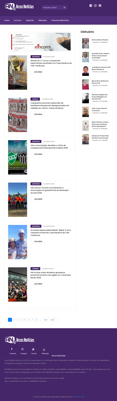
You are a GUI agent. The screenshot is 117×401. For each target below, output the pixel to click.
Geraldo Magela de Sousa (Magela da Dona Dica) (99, 97)
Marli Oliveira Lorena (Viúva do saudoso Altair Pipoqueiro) (100, 124)
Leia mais (38, 72)
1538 (52, 320)
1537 (46, 320)
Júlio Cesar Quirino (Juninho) (99, 109)
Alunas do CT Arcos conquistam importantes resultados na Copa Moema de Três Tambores (51, 63)
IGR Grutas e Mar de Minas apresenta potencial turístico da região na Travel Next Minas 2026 (51, 275)
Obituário (42, 20)
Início (7, 20)
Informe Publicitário (60, 20)
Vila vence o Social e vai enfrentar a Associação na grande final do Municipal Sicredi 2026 (49, 190)
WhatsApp (44, 349)
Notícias (17, 20)
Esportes (30, 20)
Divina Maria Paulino (100, 40)
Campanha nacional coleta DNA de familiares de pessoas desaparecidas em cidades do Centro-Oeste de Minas (50, 105)
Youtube (33, 349)
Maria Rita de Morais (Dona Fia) (100, 82)
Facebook (12, 349)
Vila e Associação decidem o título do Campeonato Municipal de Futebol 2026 (49, 146)
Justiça (35, 99)
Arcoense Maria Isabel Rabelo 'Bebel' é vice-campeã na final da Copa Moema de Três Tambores (51, 233)
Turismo (35, 269)
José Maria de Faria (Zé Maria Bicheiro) (101, 68)
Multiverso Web (78, 397)
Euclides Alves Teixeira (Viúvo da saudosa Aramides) (100, 55)
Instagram (22, 349)
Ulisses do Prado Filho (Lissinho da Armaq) (100, 137)
